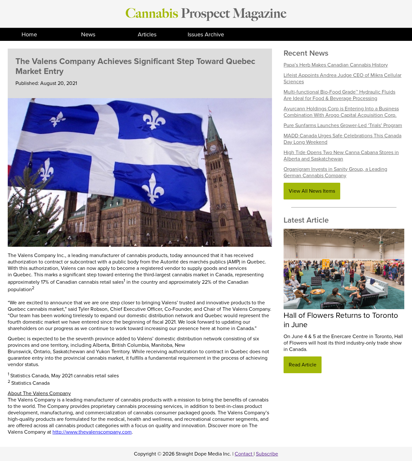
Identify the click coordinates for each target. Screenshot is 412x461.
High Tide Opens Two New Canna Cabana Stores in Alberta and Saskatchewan (341, 155)
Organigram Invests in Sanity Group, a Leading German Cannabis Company (335, 172)
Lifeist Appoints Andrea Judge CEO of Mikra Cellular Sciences (342, 78)
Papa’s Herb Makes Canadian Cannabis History (336, 65)
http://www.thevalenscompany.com (92, 432)
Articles (147, 34)
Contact (244, 454)
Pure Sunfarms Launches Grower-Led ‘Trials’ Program (343, 125)
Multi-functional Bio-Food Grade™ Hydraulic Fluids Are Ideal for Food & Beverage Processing (339, 95)
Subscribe (267, 454)
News (88, 34)
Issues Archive (206, 34)
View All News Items (312, 191)
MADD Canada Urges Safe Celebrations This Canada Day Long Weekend (342, 139)
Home (29, 34)
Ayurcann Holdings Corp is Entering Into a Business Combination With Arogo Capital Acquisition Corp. (341, 112)
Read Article (302, 365)
